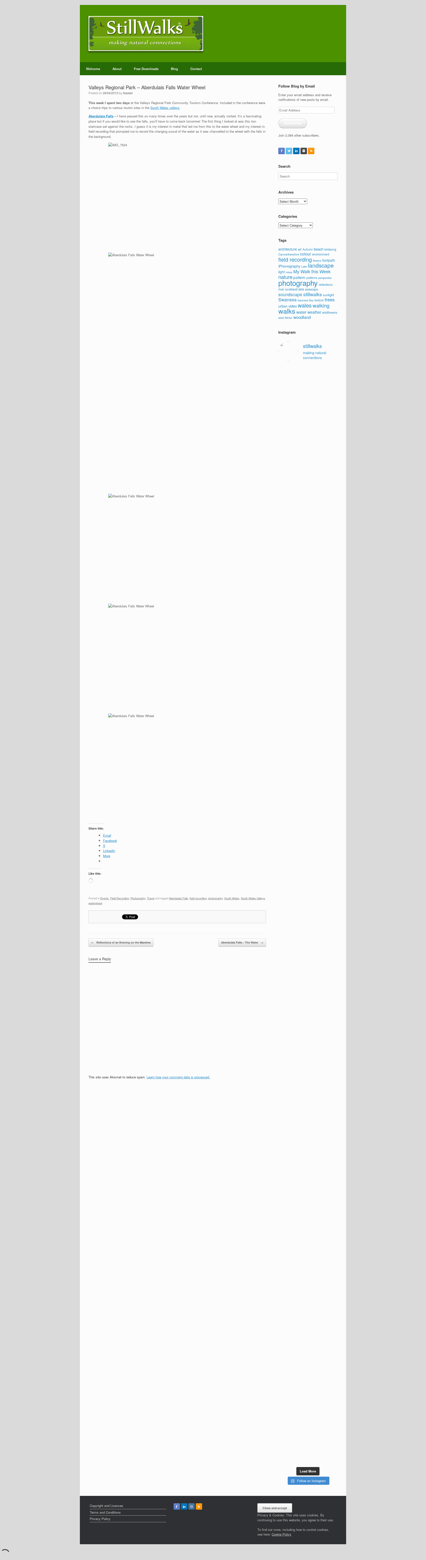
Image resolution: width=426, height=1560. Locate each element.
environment (320, 254)
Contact (196, 68)
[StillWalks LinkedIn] (296, 151)
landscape (321, 265)
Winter (288, 318)
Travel (150, 898)
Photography (137, 898)
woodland (302, 317)
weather (314, 312)
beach (318, 249)
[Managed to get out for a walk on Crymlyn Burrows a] (300, 1376)
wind (281, 318)
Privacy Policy (100, 1518)
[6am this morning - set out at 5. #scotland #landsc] (315, 1208)
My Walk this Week (312, 271)
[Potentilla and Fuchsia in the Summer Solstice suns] (315, 1368)
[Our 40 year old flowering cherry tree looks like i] (315, 516)
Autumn (307, 249)
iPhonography (289, 266)
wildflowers (329, 312)
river (281, 289)
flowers (317, 260)
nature (285, 276)
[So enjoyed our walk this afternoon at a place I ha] (300, 781)
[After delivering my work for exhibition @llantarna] (331, 1395)
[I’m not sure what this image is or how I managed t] (331, 1091)
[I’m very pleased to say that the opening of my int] (331, 834)
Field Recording (119, 898)
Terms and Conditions (105, 1512)
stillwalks (312, 294)
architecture (287, 249)
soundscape (290, 294)
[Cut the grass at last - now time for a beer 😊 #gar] (331, 1211)
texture (319, 300)
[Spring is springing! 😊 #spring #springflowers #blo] (284, 1352)
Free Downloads (146, 68)
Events (104, 898)
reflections (326, 284)
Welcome (93, 68)
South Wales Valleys (253, 898)
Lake (304, 266)
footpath (328, 260)
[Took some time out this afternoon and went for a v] (315, 721)
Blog (174, 68)
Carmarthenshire (288, 254)
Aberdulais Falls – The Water (242, 942)
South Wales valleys (164, 107)
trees (330, 299)
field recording (198, 898)
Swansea (287, 299)
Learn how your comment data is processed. (178, 1077)
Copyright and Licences (106, 1505)
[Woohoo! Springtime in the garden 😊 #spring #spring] (284, 694)
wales (305, 305)
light (281, 271)
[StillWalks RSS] (311, 151)
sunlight (328, 294)
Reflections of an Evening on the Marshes (121, 942)
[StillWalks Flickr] (304, 151)
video (292, 305)
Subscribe (293, 123)
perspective (325, 278)
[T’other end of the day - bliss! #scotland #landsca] (300, 1215)
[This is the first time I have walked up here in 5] (284, 403)
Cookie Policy (281, 1534)
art (300, 249)
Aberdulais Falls (101, 116)
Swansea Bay (306, 300)
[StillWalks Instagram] (191, 1506)
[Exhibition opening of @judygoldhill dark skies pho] (315, 1083)
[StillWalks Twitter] (289, 151)
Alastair (128, 93)
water (301, 312)
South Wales (231, 898)
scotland (291, 289)
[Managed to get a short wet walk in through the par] (300, 1066)
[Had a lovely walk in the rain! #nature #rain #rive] (300, 389)
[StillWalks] (146, 33)
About (117, 68)
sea (301, 289)
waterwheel (95, 903)
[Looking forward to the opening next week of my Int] (284, 1076)
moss (289, 272)
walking (321, 305)
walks (286, 311)
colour (305, 254)
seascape (311, 289)
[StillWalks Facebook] (281, 151)
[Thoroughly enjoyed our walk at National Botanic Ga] (331, 410)
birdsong (330, 249)
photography (215, 898)
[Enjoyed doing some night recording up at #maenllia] (284, 1254)
